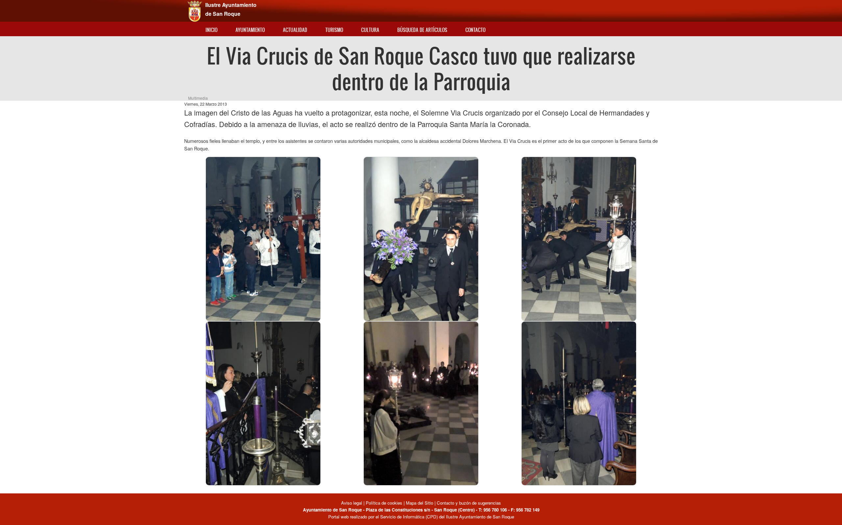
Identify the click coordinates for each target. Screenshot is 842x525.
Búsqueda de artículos (422, 29)
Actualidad (295, 29)
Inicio (211, 29)
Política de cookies (384, 503)
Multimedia (198, 98)
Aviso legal (352, 503)
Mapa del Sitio (419, 503)
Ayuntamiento (250, 29)
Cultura (370, 29)
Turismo (334, 29)
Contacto (475, 29)
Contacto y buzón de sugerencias (469, 503)
